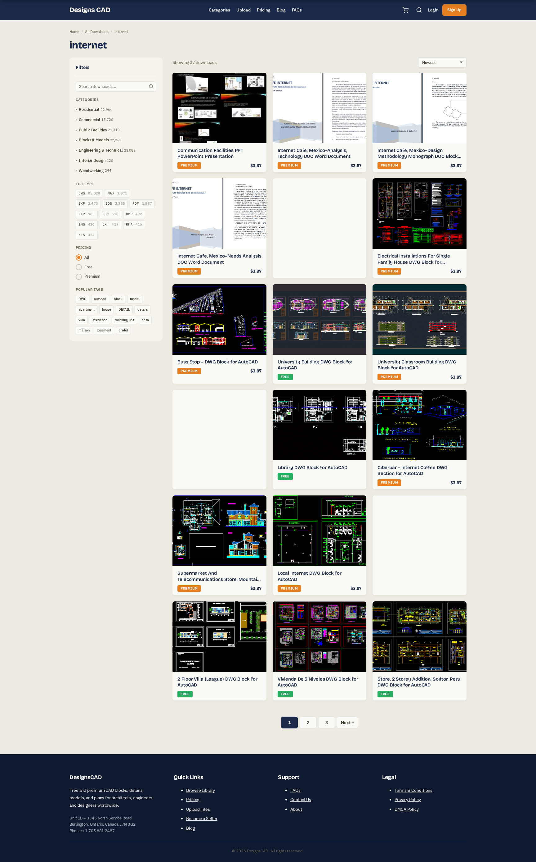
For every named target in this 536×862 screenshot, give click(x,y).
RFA (134, 224)
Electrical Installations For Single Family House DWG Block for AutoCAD (413, 262)
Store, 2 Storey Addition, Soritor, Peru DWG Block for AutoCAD (418, 682)
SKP (88, 203)
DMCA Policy (407, 809)
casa (145, 320)
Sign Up (454, 9)
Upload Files (198, 809)
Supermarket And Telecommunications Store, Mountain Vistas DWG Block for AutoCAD (218, 579)
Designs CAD (89, 10)
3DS (115, 203)
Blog (190, 828)
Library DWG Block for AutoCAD (312, 467)
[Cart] (405, 10)
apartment (86, 309)
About (296, 809)
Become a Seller (201, 818)
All (86, 257)
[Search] (419, 10)
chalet (123, 330)
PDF (142, 203)
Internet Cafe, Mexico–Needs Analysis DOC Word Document (219, 259)
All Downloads (97, 31)
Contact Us (300, 799)
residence (99, 320)
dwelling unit (125, 320)
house (106, 309)
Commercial (89, 119)
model (135, 299)
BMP (134, 214)
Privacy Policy (408, 799)
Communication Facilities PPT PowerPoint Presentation (210, 153)
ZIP (86, 214)
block (118, 299)
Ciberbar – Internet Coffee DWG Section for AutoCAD (412, 471)
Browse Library (200, 790)
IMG (86, 224)
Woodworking (91, 170)
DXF (110, 224)
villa (81, 320)
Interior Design (92, 160)
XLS (86, 235)
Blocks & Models (94, 140)
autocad (100, 299)
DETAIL (124, 309)
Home (74, 31)
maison (83, 330)
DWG (89, 193)
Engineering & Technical (101, 150)
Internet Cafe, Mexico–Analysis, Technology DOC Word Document (314, 153)
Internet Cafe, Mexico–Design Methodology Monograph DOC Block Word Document (417, 156)
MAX (117, 193)
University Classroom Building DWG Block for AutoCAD (416, 365)
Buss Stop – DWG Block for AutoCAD (217, 362)
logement (104, 330)
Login (433, 10)
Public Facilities (93, 130)
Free (88, 267)
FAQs (295, 790)
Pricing (192, 799)
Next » (347, 722)
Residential (89, 109)
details (142, 309)
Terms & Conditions (413, 790)
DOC (110, 214)
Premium (92, 276)
